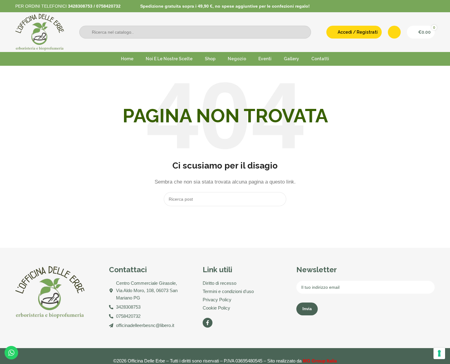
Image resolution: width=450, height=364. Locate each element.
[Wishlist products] (394, 32)
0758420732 (108, 6)
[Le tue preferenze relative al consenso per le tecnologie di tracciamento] (439, 353)
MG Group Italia (320, 360)
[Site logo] (39, 31)
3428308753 (80, 6)
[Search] (279, 199)
